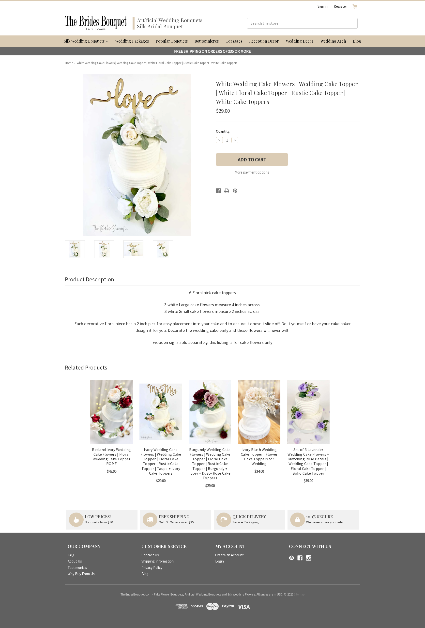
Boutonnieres (207, 41)
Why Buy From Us (81, 573)
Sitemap (299, 594)
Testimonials (77, 567)
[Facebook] (218, 190)
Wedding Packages (132, 41)
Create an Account (229, 555)
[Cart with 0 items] (355, 6)
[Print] (226, 190)
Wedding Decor (300, 41)
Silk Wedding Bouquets (85, 41)
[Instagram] (308, 558)
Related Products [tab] (86, 367)
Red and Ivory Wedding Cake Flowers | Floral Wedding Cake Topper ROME (111, 456)
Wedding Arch (333, 41)
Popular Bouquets (172, 41)
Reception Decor (264, 41)
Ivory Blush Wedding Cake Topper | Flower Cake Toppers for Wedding (259, 456)
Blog (357, 41)
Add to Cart (112, 416)
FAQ (71, 555)
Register (340, 6)
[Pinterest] (235, 190)
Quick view (111, 407)
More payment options (252, 172)
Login (219, 561)
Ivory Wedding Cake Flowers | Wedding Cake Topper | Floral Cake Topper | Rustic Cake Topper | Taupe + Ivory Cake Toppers (160, 461)
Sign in (323, 6)
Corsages (234, 41)
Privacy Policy (151, 567)
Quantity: (223, 131)
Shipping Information (157, 561)
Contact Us (150, 555)
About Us (75, 561)
